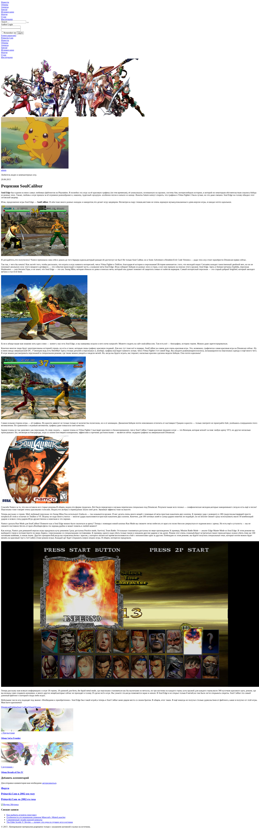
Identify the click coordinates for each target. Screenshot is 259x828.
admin (3, 170)
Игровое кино (7, 12)
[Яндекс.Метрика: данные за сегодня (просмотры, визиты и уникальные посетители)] (10, 804)
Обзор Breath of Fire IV (12, 772)
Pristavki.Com (7, 38)
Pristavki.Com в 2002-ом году (18, 793)
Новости (5, 2)
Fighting (13, 707)
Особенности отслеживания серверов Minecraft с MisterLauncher (35, 817)
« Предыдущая (8, 733)
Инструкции (7, 19)
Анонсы (5, 7)
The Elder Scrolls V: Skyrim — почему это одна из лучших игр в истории (39, 822)
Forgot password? (8, 35)
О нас (3, 17)
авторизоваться (49, 783)
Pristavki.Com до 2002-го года (18, 799)
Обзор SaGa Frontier (11, 738)
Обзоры (4, 5)
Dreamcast (5, 707)
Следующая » (7, 767)
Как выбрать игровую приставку (21, 815)
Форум (4, 14)
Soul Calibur (22, 707)
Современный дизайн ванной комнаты (24, 820)
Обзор (31, 707)
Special (4, 9)
